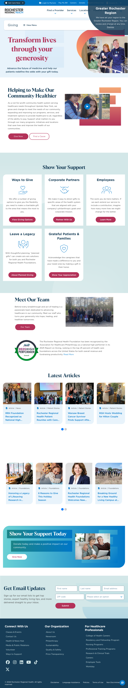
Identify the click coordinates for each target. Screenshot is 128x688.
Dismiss (110, 27)
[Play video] (87, 107)
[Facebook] (8, 662)
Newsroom (51, 636)
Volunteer (10, 650)
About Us (50, 632)
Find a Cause (39, 136)
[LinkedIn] (21, 662)
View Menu (31, 25)
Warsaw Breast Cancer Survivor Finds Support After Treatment (79, 417)
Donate (82, 3)
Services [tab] (71, 10)
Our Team (25, 327)
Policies (86, 682)
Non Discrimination (114, 682)
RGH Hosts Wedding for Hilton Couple (110, 415)
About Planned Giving (22, 275)
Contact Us (11, 636)
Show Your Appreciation (64, 275)
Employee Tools (93, 662)
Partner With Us (64, 219)
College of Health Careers (98, 636)
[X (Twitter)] (7, 669)
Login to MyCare (49, 3)
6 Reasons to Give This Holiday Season (48, 496)
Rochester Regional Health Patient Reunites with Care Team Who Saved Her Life (47, 417)
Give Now (18, 136)
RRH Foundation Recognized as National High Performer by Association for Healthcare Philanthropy (14, 417)
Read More (69, 354)
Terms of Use (97, 682)
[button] (62, 429)
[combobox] (87, 596)
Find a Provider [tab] (55, 10)
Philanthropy (52, 641)
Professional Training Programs (100, 649)
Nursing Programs (94, 644)
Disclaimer (55, 682)
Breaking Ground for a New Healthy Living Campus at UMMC (108, 497)
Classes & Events (13, 632)
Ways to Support (14, 654)
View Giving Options (22, 219)
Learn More (105, 219)
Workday (90, 666)
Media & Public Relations (17, 645)
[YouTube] (28, 662)
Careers (73, 3)
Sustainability (52, 645)
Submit (65, 605)
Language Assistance (71, 682)
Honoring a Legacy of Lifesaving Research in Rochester (19, 497)
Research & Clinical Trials (97, 653)
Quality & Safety (53, 650)
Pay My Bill (63, 3)
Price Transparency (55, 654)
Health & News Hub (15, 641)
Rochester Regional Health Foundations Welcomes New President (79, 497)
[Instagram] (15, 662)
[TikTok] (36, 662)
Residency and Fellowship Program (102, 640)
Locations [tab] (84, 10)
